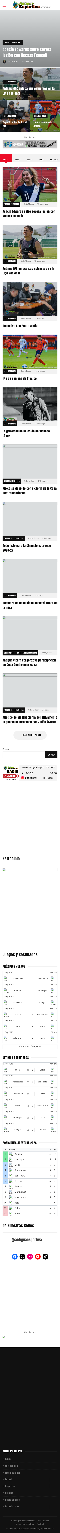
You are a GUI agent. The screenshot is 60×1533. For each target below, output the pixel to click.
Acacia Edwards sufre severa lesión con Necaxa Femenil (27, 52)
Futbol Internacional (14, 538)
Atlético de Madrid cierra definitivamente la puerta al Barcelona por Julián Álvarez (30, 690)
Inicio (8, 1459)
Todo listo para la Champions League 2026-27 (30, 519)
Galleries (54, 160)
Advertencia (43, 1521)
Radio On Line (12, 1500)
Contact (40, 1524)
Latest (6, 160)
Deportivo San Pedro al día (15, 124)
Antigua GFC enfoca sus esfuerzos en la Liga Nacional (29, 91)
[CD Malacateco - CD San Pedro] (30, 1080)
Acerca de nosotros (25, 1524)
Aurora (18, 1186)
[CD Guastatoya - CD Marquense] (30, 977)
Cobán (18, 1208)
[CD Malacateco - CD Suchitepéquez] (30, 1037)
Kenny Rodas (26, 371)
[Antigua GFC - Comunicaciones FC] (30, 1128)
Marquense (20, 1192)
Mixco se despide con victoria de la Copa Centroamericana (30, 461)
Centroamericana (12, 481)
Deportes (10, 1486)
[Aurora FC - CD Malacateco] (30, 1013)
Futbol (8, 1479)
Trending (18, 160)
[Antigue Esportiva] (31, 5)
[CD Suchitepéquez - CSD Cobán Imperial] (30, 1068)
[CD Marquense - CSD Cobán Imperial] (30, 1092)
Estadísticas (12, 1506)
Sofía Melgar (13, 61)
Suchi (17, 1213)
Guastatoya (20, 1170)
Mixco (17, 1165)
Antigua (19, 1154)
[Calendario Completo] (30, 1046)
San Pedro (20, 1175)
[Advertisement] (30, 819)
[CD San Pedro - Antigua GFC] (30, 1001)
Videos (42, 160)
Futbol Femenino (12, 42)
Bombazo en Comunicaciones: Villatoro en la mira (30, 576)
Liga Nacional (10, 81)
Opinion (9, 1493)
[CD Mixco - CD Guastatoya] (30, 1104)
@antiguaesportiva (27, 1240)
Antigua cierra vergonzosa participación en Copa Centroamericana (30, 633)
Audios (30, 160)
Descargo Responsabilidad (23, 1521)
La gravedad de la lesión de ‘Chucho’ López (30, 404)
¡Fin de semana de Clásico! (42, 124)
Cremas (19, 1181)
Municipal (19, 1159)
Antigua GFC (9, 653)
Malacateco (20, 1197)
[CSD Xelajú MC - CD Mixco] (30, 1025)
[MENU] (4, 5)
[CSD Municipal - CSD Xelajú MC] (30, 1116)
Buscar (6, 749)
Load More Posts (32, 735)
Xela (17, 1202)
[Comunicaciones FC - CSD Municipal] (30, 989)
